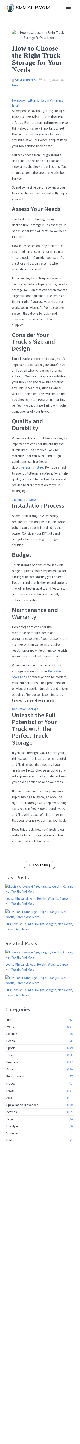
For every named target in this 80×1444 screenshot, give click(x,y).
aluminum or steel (31, 467)
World (40, 1027)
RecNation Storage (25, 709)
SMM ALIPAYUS (25, 80)
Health (40, 1041)
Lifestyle (40, 1126)
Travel (40, 1055)
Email (15, 105)
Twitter (31, 100)
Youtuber (40, 1133)
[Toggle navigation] (68, 7)
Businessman (40, 1076)
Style (40, 1069)
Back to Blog (42, 865)
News (16, 85)
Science (40, 1034)
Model (40, 1083)
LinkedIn (43, 100)
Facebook (19, 100)
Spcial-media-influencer (40, 1105)
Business (40, 1062)
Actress (40, 1112)
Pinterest (56, 100)
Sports (40, 1048)
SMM (40, 1019)
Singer (40, 1119)
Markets (40, 1140)
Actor (40, 1098)
